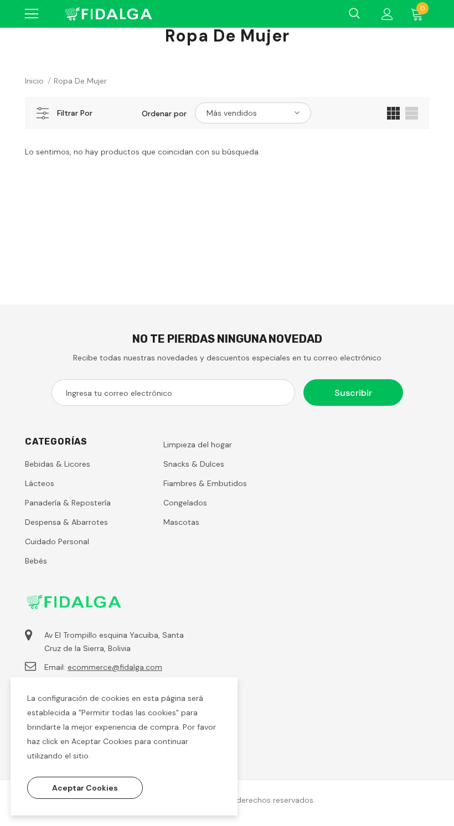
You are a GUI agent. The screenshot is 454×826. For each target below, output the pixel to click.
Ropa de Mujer (80, 81)
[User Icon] (387, 14)
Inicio (34, 81)
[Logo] (108, 14)
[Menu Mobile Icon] (31, 13)
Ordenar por (164, 113)
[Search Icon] (354, 13)
